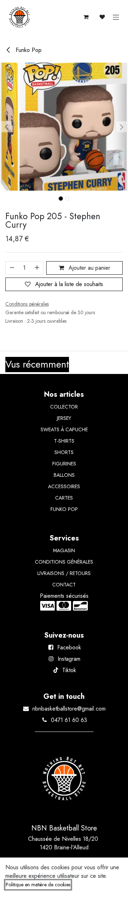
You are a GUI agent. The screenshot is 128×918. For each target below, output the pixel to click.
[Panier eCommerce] (86, 17)
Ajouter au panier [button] (88, 268)
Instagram (69, 659)
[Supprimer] (12, 268)
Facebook (69, 647)
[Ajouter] (37, 268)
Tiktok (69, 670)
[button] (6, 126)
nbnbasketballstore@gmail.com (69, 709)
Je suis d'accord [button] (101, 906)
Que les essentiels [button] (56, 906)
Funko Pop (28, 50)
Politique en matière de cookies (38, 884)
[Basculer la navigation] (116, 17)
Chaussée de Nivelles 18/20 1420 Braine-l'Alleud (64, 843)
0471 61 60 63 (69, 720)
